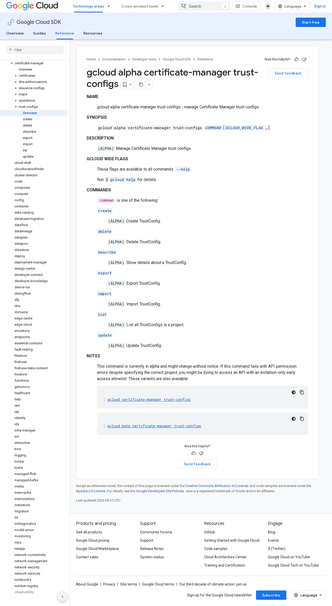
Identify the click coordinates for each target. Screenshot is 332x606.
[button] (34, 63)
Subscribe (271, 595)
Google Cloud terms (158, 584)
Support (146, 540)
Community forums (156, 532)
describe (107, 252)
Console (249, 6)
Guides (39, 33)
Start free (311, 22)
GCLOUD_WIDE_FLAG (244, 127)
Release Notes (152, 549)
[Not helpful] (304, 59)
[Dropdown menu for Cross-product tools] (164, 6)
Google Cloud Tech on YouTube (293, 565)
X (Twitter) (277, 549)
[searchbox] (35, 50)
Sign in (320, 6)
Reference (64, 33)
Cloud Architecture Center (225, 557)
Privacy (109, 584)
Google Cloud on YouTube (289, 557)
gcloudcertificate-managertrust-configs (149, 399)
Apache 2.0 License (90, 491)
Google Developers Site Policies (160, 491)
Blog (271, 532)
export (105, 272)
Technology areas (88, 6)
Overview (15, 33)
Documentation (114, 59)
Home (91, 59)
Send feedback (288, 73)
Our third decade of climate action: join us (213, 584)
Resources (93, 33)
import (104, 293)
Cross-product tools (139, 6)
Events (273, 540)
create (105, 210)
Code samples (215, 549)
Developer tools (144, 59)
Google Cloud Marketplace (97, 549)
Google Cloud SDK (39, 22)
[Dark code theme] (293, 392)
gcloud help (122, 179)
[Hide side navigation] (62, 596)
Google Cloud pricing (92, 540)
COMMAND (213, 127)
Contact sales (87, 557)
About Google (87, 584)
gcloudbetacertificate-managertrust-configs (154, 425)
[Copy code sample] (302, 392)
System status (152, 557)
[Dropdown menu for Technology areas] (110, 6)
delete (105, 231)
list (102, 314)
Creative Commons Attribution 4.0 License (216, 486)
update (105, 335)
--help (183, 169)
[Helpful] (296, 59)
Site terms (128, 584)
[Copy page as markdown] (141, 84)
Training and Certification (224, 565)
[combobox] (204, 6)
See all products (89, 532)
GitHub (209, 532)
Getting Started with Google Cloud (231, 540)
